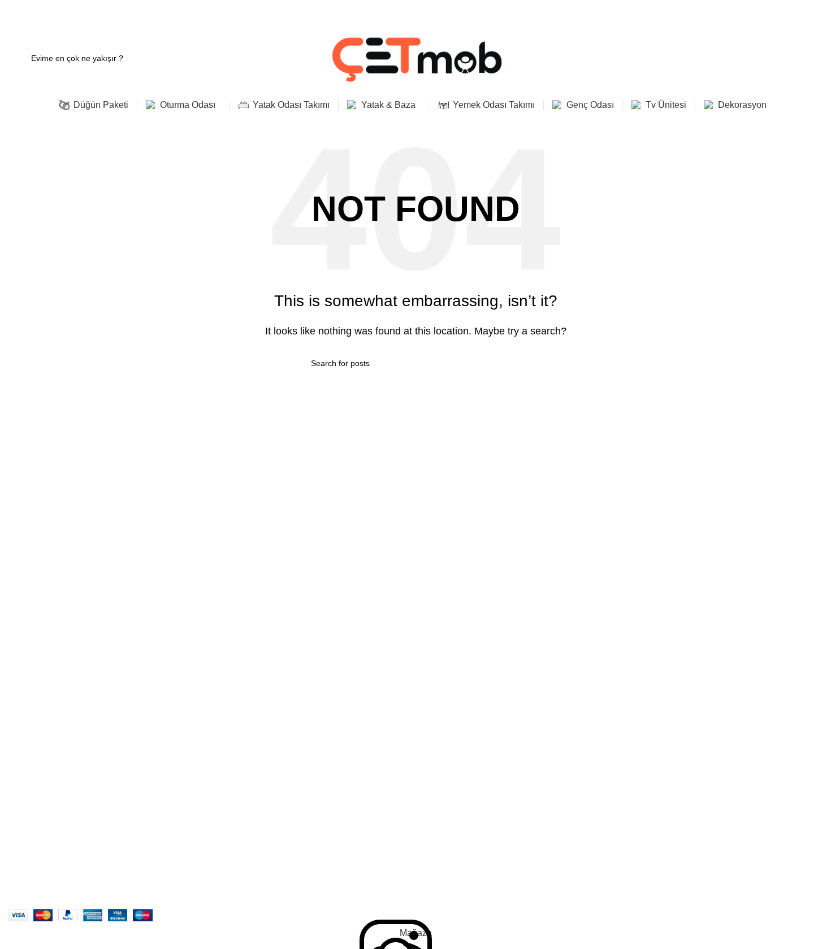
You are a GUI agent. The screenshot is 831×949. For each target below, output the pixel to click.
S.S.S (18, 743)
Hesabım (429, 666)
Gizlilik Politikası (441, 685)
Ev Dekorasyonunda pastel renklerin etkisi (707, 715)
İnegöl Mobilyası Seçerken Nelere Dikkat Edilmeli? (721, 783)
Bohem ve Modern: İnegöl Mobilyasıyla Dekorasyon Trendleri (724, 740)
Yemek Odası (235, 705)
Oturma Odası (236, 666)
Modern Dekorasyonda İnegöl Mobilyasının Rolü (718, 764)
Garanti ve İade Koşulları (457, 704)
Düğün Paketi (235, 743)
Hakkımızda (29, 666)
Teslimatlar (27, 724)
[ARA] (516, 363)
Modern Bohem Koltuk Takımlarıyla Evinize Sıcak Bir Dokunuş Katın (725, 671)
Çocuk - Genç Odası (247, 724)
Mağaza (22, 705)
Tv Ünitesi (228, 763)
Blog (16, 763)
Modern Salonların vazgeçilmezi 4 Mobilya (707, 695)
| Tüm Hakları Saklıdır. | (184, 900)
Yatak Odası (232, 686)
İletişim (20, 686)
